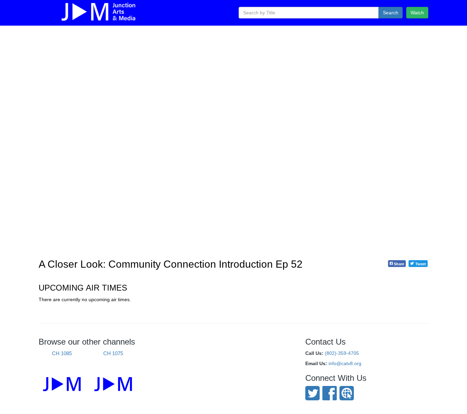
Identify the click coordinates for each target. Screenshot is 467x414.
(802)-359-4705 (342, 353)
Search (390, 12)
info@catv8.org (345, 363)
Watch (417, 12)
